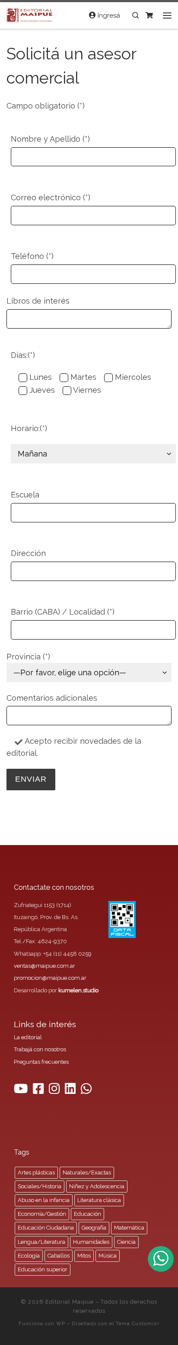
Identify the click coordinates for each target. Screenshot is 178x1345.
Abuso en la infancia (44, 1200)
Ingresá (108, 15)
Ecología (29, 1255)
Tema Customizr (137, 1323)
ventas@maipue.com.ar (44, 966)
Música (108, 1255)
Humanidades (91, 1242)
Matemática (129, 1227)
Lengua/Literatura (41, 1242)
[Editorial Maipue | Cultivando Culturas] (30, 14)
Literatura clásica (99, 1200)
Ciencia (126, 1242)
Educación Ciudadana (46, 1227)
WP (60, 1323)
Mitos (84, 1255)
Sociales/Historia (39, 1186)
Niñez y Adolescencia (96, 1186)
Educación (87, 1214)
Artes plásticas (36, 1172)
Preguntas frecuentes (41, 1062)
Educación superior (42, 1269)
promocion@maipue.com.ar (50, 978)
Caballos (59, 1255)
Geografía (94, 1227)
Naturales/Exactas (87, 1172)
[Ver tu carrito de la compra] (149, 15)
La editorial (28, 1037)
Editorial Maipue (69, 1301)
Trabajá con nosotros (40, 1049)
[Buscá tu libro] (135, 15)
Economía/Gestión (42, 1214)
